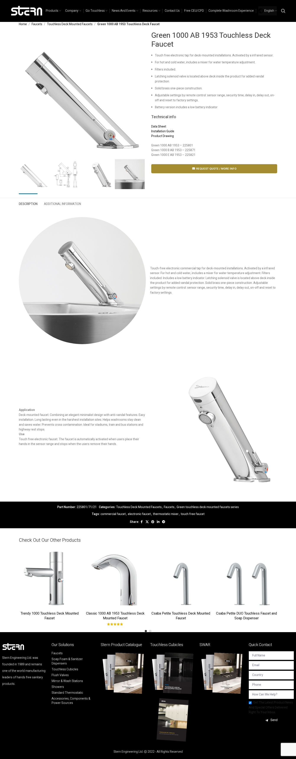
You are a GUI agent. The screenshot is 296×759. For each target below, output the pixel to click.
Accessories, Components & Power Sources (71, 701)
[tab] (28, 203)
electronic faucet (139, 514)
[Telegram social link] (163, 522)
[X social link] (147, 522)
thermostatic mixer (166, 514)
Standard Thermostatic (67, 693)
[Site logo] (27, 10)
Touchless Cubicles (65, 669)
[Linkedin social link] (158, 522)
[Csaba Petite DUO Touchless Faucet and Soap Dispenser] (246, 578)
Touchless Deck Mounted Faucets (70, 24)
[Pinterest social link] (153, 522)
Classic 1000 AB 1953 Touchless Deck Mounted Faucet (115, 616)
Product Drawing (162, 136)
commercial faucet (113, 514)
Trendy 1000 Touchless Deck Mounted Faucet (50, 616)
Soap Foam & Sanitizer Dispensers (67, 661)
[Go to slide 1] (146, 631)
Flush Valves (60, 675)
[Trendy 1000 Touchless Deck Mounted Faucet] (49, 578)
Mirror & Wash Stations (67, 681)
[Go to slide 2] (150, 631)
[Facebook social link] (141, 522)
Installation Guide (162, 131)
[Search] (283, 11)
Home (23, 24)
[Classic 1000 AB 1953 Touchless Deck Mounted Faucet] (115, 578)
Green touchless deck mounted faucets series (208, 507)
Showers (58, 687)
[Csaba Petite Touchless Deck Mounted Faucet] (180, 578)
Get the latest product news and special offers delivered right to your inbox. (271, 707)
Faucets (37, 24)
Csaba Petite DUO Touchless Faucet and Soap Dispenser (246, 616)
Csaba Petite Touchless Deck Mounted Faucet (180, 616)
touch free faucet (193, 514)
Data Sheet (158, 126)
